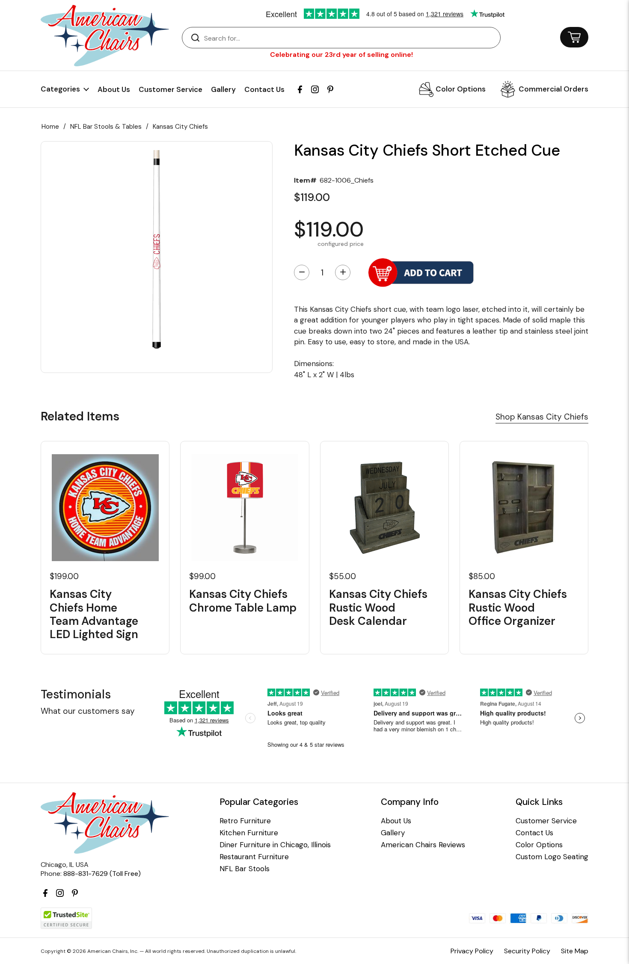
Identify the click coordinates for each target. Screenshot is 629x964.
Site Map (574, 950)
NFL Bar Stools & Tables (106, 126)
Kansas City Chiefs (180, 126)
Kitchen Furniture (249, 833)
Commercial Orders (553, 89)
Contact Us (264, 89)
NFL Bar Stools (245, 868)
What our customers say (88, 711)
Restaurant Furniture (254, 857)
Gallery (223, 89)
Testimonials (76, 694)
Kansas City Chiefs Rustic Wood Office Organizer (518, 608)
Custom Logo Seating (552, 857)
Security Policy (527, 950)
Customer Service (170, 89)
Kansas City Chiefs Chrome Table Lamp (243, 601)
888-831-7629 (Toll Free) (102, 873)
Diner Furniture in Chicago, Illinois (275, 845)
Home (50, 126)
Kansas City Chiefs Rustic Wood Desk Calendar (378, 608)
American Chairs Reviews (423, 845)
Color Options (461, 89)
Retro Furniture (245, 821)
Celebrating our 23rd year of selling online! (341, 54)
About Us (114, 89)
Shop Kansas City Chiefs (541, 416)
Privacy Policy (472, 950)
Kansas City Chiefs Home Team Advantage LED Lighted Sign (94, 614)
